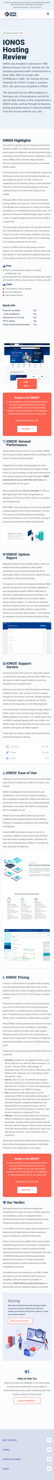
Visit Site (25, 384)
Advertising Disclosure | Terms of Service (27, 7)
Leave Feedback (26, 1400)
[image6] (27, 923)
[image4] (27, 961)
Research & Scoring (19, 1321)
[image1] (27, 885)
